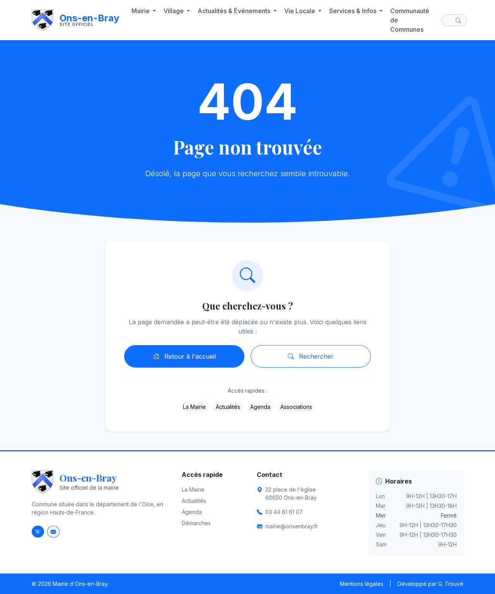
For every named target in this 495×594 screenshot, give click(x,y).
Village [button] (174, 11)
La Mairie (194, 406)
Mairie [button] (141, 11)
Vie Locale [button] (300, 11)
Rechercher (315, 356)
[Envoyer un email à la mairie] (53, 532)
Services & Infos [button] (353, 11)
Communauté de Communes (409, 20)
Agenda (260, 406)
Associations (296, 406)
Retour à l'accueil (189, 356)
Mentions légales (361, 583)
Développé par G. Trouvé (430, 583)
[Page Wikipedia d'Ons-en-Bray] (38, 532)
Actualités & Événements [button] (235, 11)
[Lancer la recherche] (459, 20)
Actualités (228, 406)
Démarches (196, 523)
